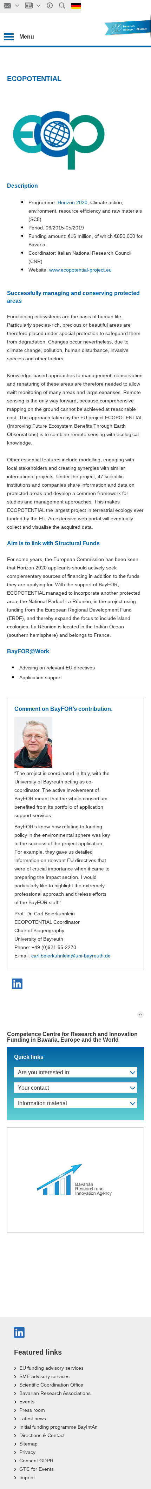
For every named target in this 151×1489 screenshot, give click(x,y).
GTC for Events (36, 1469)
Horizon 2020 (72, 202)
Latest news (32, 1418)
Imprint (27, 1477)
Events (26, 1401)
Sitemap (28, 1444)
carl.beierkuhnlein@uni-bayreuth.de (71, 956)
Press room (32, 1410)
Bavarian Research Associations (55, 1393)
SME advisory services (44, 1376)
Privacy (27, 1452)
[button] (18, 984)
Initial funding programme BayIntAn (58, 1427)
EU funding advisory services (51, 1368)
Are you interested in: (44, 1072)
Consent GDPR (36, 1460)
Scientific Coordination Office (51, 1385)
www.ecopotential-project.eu (80, 270)
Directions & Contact (42, 1435)
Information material (42, 1103)
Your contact (33, 1088)
